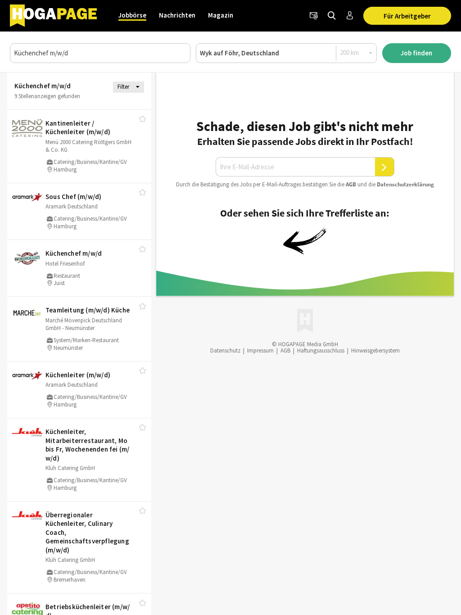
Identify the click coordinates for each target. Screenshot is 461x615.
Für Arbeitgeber (407, 16)
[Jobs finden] (332, 16)
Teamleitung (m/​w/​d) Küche (87, 310)
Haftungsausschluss (320, 350)
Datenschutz (225, 350)
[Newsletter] (314, 16)
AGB (351, 184)
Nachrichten (177, 15)
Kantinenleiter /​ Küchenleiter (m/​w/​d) (77, 127)
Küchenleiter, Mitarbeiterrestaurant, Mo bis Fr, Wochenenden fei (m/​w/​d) (87, 444)
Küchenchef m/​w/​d (73, 253)
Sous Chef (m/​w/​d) (73, 196)
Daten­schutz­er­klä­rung (405, 184)
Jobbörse (132, 15)
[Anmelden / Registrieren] (350, 16)
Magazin (220, 15)
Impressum (260, 350)
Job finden (416, 53)
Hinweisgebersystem (375, 350)
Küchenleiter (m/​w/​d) (77, 375)
